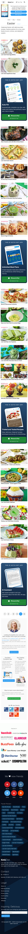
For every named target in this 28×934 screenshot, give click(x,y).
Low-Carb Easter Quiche (7, 160)
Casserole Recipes (6, 837)
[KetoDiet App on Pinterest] (7, 782)
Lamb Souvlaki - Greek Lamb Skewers (10, 464)
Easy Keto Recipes (6, 804)
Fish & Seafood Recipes (16, 819)
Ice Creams (19, 810)
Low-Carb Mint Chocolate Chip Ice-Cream (11, 358)
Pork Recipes (5, 819)
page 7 (19, 24)
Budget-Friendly (5, 840)
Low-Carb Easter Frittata (7, 540)
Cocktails (18, 822)
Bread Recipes (16, 804)
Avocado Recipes (6, 849)
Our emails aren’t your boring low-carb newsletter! (14, 907)
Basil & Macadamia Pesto (7, 217)
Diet (11, 2)
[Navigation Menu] (3, 2)
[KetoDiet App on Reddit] (21, 791)
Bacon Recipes (14, 807)
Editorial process (5, 886)
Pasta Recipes (5, 807)
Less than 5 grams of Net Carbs (9, 846)
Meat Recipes (16, 849)
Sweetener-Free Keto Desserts (9, 813)
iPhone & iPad (19, 11)
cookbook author (14, 636)
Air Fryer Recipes (14, 828)
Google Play (19, 14)
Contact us (6, 872)
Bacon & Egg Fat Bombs (7, 235)
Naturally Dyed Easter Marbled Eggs (10, 396)
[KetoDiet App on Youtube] (14, 791)
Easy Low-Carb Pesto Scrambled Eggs (10, 321)
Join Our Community (14, 696)
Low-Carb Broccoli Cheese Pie (8, 558)
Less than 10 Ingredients (17, 840)
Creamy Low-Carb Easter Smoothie (10, 521)
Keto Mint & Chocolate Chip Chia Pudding (11, 198)
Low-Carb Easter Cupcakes (8, 502)
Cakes (3, 810)
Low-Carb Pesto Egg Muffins (8, 54)
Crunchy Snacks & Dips (7, 825)
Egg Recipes (15, 852)
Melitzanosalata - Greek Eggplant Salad (11, 483)
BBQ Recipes (5, 828)
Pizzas (23, 804)
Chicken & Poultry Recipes (8, 816)
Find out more (20, 683)
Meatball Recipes (6, 852)
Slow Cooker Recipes (7, 831)
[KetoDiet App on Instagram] (21, 782)
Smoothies (11, 822)
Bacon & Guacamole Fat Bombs (9, 302)
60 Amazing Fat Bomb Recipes (9, 179)
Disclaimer (3, 896)
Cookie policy (4, 894)
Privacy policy (4, 891)
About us (3, 884)
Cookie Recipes (11, 810)
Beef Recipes (19, 816)
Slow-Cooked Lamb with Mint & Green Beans (12, 141)
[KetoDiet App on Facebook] (14, 782)
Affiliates (3, 898)
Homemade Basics (19, 825)
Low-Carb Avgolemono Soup (8, 73)
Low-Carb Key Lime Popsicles (8, 340)
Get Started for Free (9, 678)
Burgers (22, 807)
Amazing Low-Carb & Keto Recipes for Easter (12, 377)
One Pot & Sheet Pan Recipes (8, 834)
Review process (5, 889)
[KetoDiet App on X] (7, 791)
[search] (24, 2)
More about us (14, 650)
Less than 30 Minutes (7, 843)
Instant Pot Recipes (17, 837)
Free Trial (19, 2)
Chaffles (4, 822)
